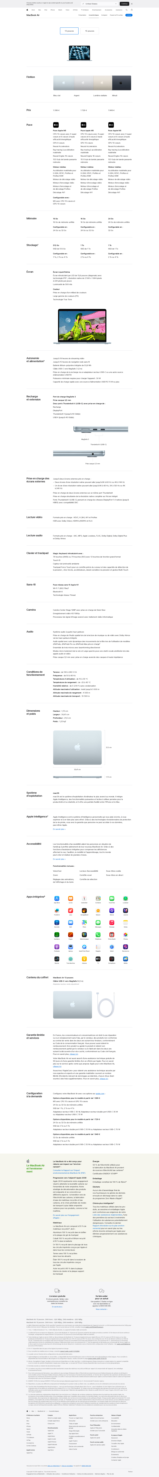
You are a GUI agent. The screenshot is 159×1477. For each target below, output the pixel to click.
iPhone (28, 1426)
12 (117, 1174)
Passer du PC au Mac (116, 15)
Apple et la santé (95, 1438)
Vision (28, 1432)
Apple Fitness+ (52, 1442)
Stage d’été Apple (74, 1431)
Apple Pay (29, 1453)
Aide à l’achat (73, 1449)
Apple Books (51, 1447)
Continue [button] (124, 4)
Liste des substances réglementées (107, 1215)
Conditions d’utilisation (68, 1474)
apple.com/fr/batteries (123, 1344)
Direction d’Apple (116, 1441)
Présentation (82, 15)
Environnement (115, 1423)
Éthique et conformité (117, 1452)
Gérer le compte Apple (54, 1418)
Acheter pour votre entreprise (99, 1421)
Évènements (115, 1454)
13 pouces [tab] (69, 31)
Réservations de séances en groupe (77, 1427)
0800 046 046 (86, 1466)
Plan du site (110, 1474)
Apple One (51, 1430)
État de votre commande (76, 1446)
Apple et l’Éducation (96, 1428)
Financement (73, 1443)
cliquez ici (74, 1054)
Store (28, 1418)
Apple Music (51, 1436)
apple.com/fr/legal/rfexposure (94, 1327)
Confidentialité (115, 1426)
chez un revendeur (67, 1466)
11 (123, 1170)
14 (121, 1198)
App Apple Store (74, 1433)
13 (125, 1182)
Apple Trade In (73, 1441)
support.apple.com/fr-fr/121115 (97, 1358)
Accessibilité (115, 1418)
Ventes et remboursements (85, 1474)
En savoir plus (57, 1307)
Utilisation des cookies (53, 1474)
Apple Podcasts (52, 1444)
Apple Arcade (52, 1439)
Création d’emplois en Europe (120, 1457)
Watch (28, 1429)
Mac (27, 1421)
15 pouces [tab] (89, 31)
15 (113, 1203)
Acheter (129, 15)
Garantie (113, 1446)
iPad (27, 1423)
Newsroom (114, 1438)
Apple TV (50, 1433)
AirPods (28, 1434)
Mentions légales (100, 1474)
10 (69, 1229)
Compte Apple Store (54, 1421)
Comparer (104, 15)
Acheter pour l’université (97, 1430)
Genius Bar (72, 1421)
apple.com (100, 1093)
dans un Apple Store (54, 1466)
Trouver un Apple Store (76, 1418)
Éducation (114, 1421)
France (130, 1471)
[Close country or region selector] (132, 4)
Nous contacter (101, 1309)
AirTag (28, 1440)
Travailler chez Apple (117, 1443)
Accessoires (30, 1443)
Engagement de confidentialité (35, 1474)
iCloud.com (51, 1423)
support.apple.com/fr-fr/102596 (70, 1351)
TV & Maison (30, 1437)
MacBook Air (33, 15)
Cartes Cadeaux (31, 1445)
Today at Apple (73, 1423)
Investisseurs (115, 1449)
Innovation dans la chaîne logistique (118, 1430)
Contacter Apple (116, 1460)
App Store (51, 1450)
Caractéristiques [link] (94, 15)
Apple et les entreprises (97, 1418)
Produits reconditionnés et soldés (77, 1437)
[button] (99, 4)
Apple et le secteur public (97, 1445)
